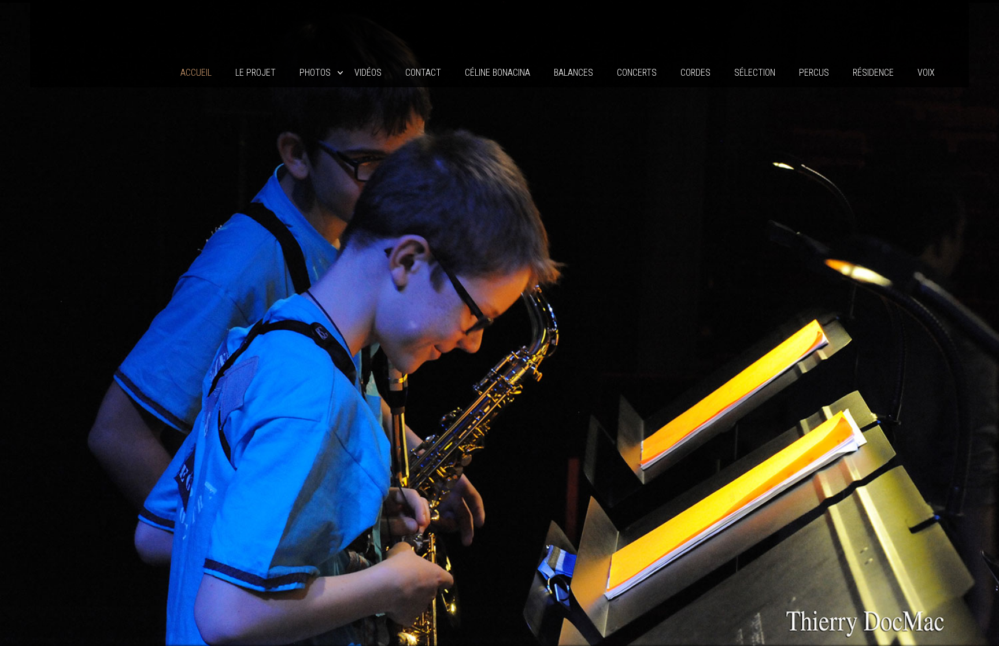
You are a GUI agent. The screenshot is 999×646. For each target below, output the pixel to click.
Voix (926, 72)
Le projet (255, 72)
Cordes (695, 72)
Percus (814, 72)
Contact (423, 72)
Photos (315, 72)
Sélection (754, 72)
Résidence (873, 72)
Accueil (196, 72)
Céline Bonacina (497, 72)
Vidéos (368, 72)
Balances (573, 72)
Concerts (637, 72)
